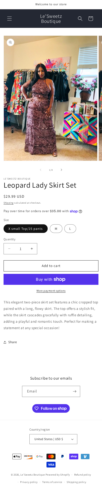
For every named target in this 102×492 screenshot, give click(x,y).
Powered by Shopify (58, 474)
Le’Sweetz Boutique (32, 474)
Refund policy (82, 474)
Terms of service (52, 482)
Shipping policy (76, 482)
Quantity (9, 239)
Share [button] (12, 342)
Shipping (9, 202)
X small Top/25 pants (26, 228)
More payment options (51, 290)
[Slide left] (40, 170)
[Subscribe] (75, 391)
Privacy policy (29, 482)
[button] (9, 18)
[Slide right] (61, 170)
